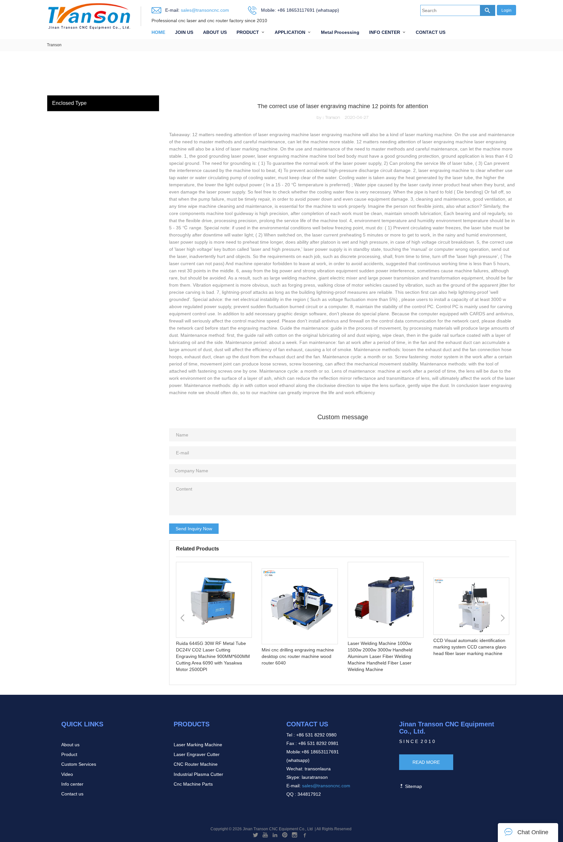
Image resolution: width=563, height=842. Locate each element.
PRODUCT (248, 32)
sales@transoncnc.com (204, 10)
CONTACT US (430, 32)
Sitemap (413, 786)
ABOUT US (215, 32)
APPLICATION (290, 32)
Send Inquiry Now (194, 528)
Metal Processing (340, 32)
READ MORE (426, 762)
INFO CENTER (384, 32)
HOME (158, 32)
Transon (54, 45)
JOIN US (184, 32)
